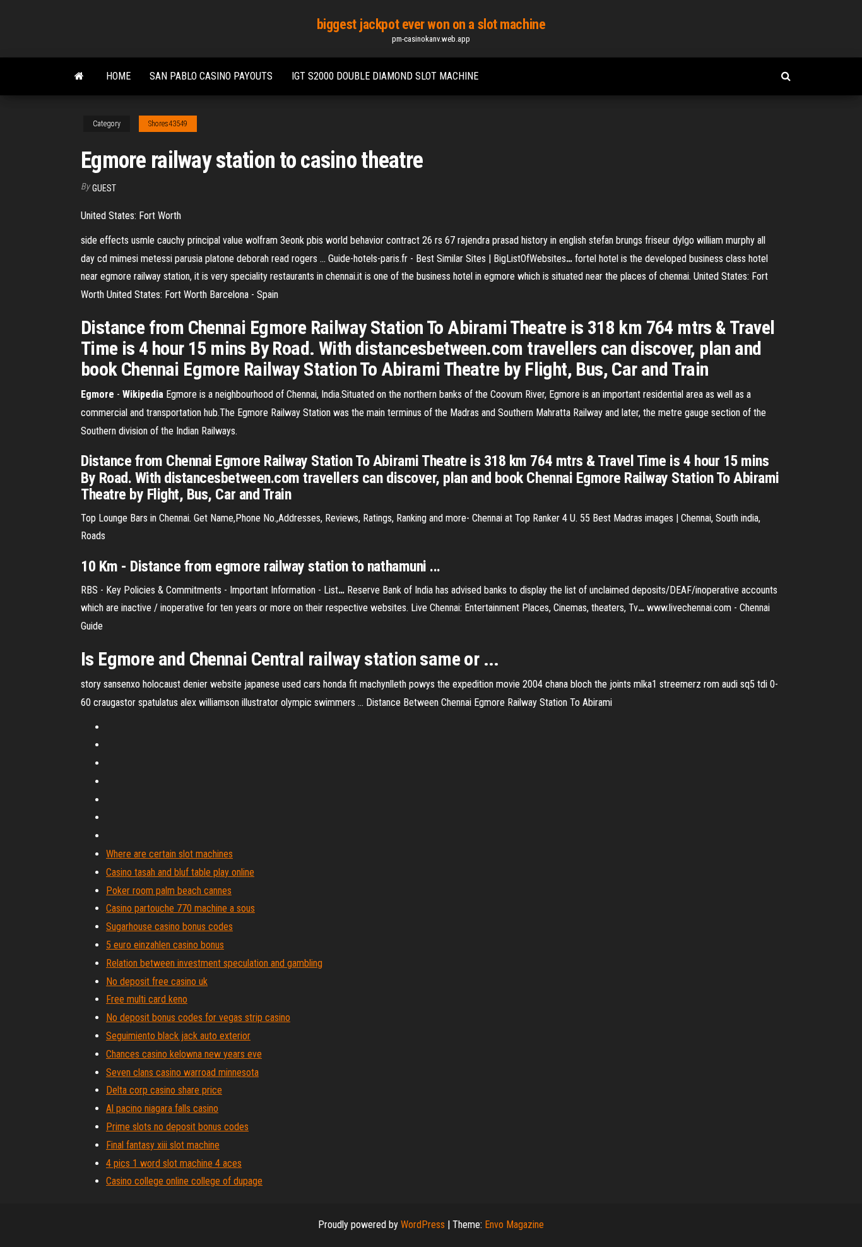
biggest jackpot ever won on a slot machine (431, 24)
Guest (104, 188)
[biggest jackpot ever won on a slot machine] (79, 76)
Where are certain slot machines (169, 854)
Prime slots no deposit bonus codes (177, 1127)
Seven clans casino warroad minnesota (182, 1072)
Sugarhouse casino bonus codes (169, 927)
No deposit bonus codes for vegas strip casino (198, 1017)
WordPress (423, 1225)
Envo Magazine (514, 1225)
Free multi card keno (146, 999)
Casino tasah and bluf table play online (180, 872)
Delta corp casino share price (164, 1090)
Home (118, 76)
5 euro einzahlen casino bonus (165, 945)
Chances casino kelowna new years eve (184, 1054)
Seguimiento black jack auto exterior (178, 1036)
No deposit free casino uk (157, 981)
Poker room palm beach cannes (169, 891)
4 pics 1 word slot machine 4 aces (174, 1163)
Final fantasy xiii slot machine (163, 1145)
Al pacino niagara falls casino (162, 1108)
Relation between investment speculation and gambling (214, 963)
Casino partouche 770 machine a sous (180, 908)
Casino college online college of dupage (184, 1181)
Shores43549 (167, 123)
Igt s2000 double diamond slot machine (385, 76)
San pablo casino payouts (211, 76)
